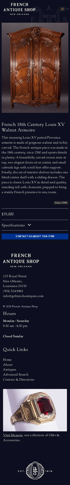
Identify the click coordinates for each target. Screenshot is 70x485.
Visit (12, 435)
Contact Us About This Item (35, 236)
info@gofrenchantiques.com (23, 296)
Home (7, 360)
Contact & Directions (18, 379)
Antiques (9, 369)
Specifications (14, 225)
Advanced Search (16, 374)
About (7, 365)
